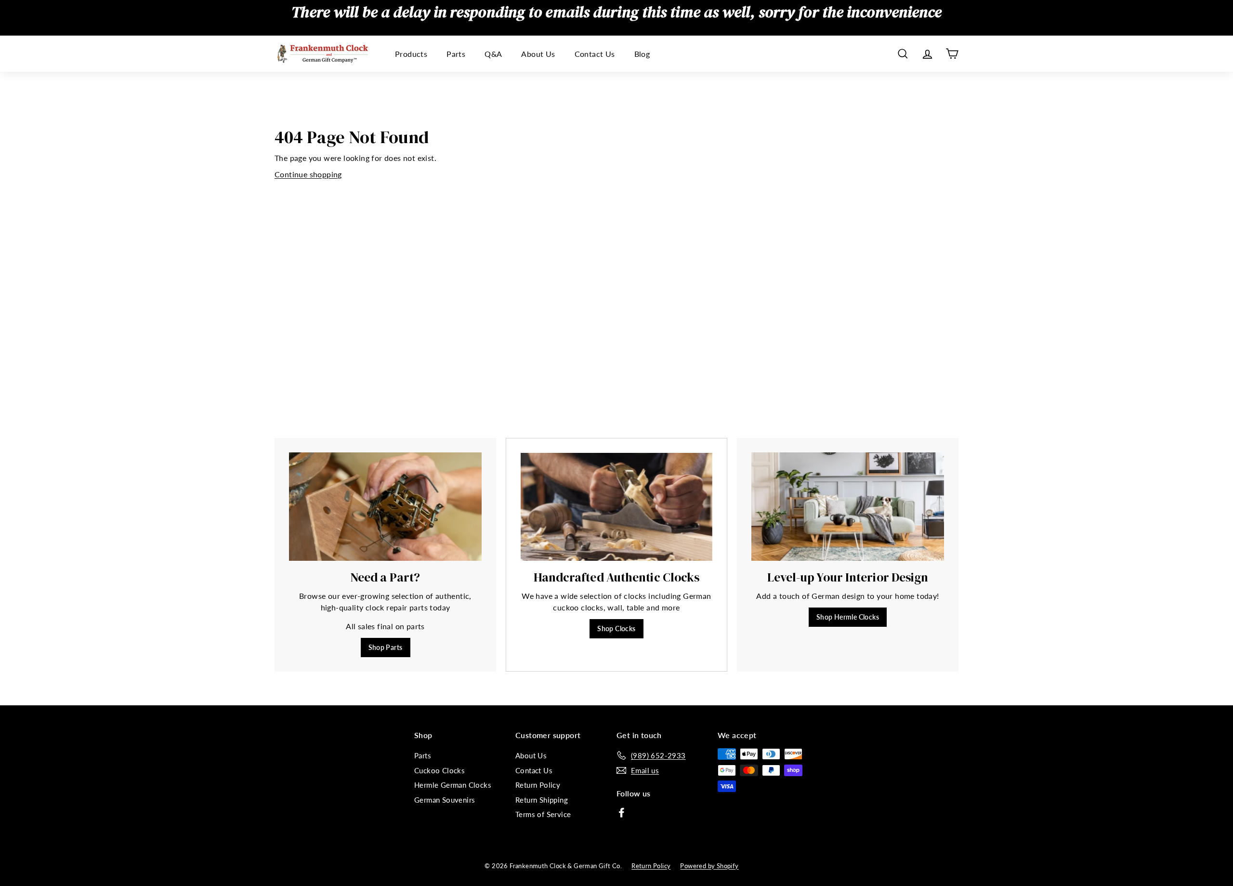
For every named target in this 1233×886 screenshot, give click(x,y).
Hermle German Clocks (452, 784)
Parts (455, 53)
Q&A (493, 53)
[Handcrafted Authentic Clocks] (616, 507)
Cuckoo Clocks (439, 770)
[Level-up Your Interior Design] (847, 506)
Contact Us (595, 53)
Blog (642, 53)
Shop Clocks (616, 628)
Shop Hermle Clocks (847, 617)
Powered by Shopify (709, 866)
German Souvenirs (444, 799)
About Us (538, 53)
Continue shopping (308, 174)
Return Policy (537, 784)
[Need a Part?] (385, 506)
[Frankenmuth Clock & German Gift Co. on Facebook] (621, 812)
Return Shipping (541, 799)
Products (411, 53)
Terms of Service (543, 814)
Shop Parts (385, 647)
